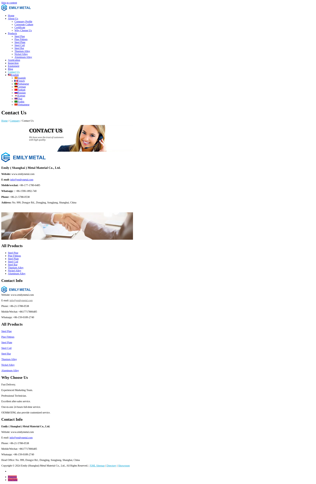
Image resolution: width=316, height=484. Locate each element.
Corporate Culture (23, 24)
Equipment (13, 66)
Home (11, 15)
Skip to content (9, 2)
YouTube (12, 479)
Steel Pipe (19, 36)
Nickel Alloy (21, 54)
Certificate (19, 27)
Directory (111, 465)
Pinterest (12, 476)
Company (15, 120)
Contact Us (14, 72)
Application (14, 60)
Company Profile (23, 21)
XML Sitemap (97, 465)
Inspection (13, 63)
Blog (10, 69)
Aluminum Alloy (23, 57)
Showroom (124, 465)
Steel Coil (19, 45)
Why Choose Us (23, 30)
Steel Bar (19, 48)
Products (12, 33)
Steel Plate (19, 42)
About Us (13, 18)
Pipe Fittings (20, 39)
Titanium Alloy (22, 51)
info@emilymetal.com (21, 179)
